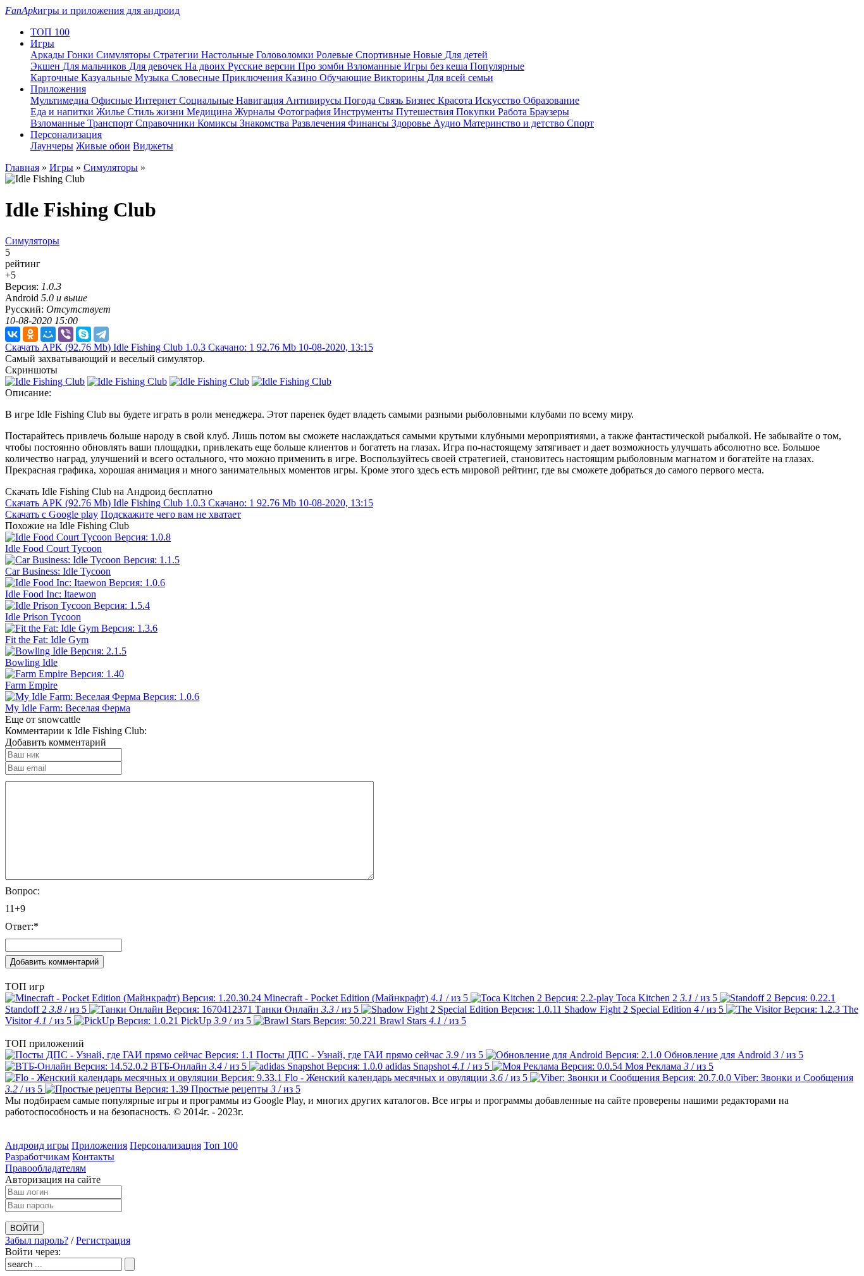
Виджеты (153, 146)
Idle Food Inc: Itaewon (50, 594)
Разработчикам (37, 1156)
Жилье (111, 111)
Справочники (166, 123)
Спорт (580, 123)
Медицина (211, 111)
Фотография (305, 111)
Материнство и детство (515, 123)
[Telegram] (101, 334)
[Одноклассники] (30, 334)
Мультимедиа (60, 100)
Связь (391, 100)
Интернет (157, 100)
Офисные (113, 100)
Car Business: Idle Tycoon (58, 571)
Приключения (253, 77)
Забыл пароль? (36, 1240)
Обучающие (346, 77)
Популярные (497, 66)
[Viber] (65, 334)
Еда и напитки (63, 111)
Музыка (153, 77)
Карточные (55, 77)
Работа (513, 111)
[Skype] (83, 334)
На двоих (206, 66)
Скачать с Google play (51, 514)
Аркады (48, 54)
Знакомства (266, 123)
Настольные (228, 54)
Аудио (448, 123)
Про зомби (322, 66)
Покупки (477, 111)
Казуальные (108, 77)
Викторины (400, 77)
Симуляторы (124, 54)
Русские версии (263, 66)
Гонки (81, 54)
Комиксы (218, 123)
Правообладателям (45, 1168)
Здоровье (412, 123)
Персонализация (165, 1145)
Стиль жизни (157, 111)
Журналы (256, 111)
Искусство (499, 100)
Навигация (261, 100)
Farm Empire (31, 685)
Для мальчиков (96, 66)
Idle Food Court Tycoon (53, 548)
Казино (302, 77)
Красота (456, 100)
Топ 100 (221, 1145)
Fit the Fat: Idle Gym (47, 639)
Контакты (93, 1156)
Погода (361, 100)
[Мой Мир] (48, 334)
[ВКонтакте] (12, 334)
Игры (61, 167)
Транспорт (111, 123)
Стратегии (177, 54)
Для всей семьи (460, 77)
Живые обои (103, 146)
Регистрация (103, 1240)
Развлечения (320, 123)
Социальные (207, 100)
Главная (22, 167)
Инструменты (364, 111)
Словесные (196, 77)
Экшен (46, 66)
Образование (551, 100)
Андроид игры (37, 1145)
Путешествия (426, 111)
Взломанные (375, 66)
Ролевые (335, 54)
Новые (429, 54)
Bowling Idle (31, 662)
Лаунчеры (51, 146)
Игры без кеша (437, 66)
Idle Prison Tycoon (43, 616)
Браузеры (549, 111)
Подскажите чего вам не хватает (171, 514)
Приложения (99, 1145)
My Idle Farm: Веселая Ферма (67, 708)
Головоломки (286, 54)
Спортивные (384, 54)
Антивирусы (315, 100)
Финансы (370, 123)
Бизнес (421, 100)
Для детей (466, 54)
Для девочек (157, 66)
